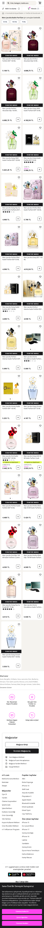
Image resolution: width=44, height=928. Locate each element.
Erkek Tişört (26, 810)
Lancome (24, 679)
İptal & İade (6, 805)
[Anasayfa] (3, 13)
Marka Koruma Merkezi (10, 779)
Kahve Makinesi (28, 854)
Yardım (4, 798)
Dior (29, 679)
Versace (3, 682)
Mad (18, 684)
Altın (23, 779)
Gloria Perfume (5, 684)
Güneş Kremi (26, 847)
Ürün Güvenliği (7, 815)
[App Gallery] (28, 875)
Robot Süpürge (27, 782)
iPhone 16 (25, 837)
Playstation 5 (26, 796)
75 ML (24, 22)
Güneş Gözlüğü (27, 833)
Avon (2, 679)
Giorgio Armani (26, 684)
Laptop (24, 840)
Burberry (35, 679)
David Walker (33, 682)
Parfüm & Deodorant (33, 13)
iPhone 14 (25, 786)
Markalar (5, 782)
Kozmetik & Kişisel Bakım (14, 13)
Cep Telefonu (27, 814)
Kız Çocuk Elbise (28, 826)
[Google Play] (14, 875)
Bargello (7, 679)
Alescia (21, 682)
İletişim (4, 786)
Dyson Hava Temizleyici (30, 851)
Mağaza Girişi (22, 744)
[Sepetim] (40, 3)
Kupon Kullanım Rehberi (11, 823)
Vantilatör (25, 844)
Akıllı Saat (25, 789)
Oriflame (14, 679)
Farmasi (14, 684)
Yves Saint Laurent (12, 682)
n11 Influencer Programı (10, 830)
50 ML (5, 22)
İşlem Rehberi (7, 808)
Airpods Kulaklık (28, 793)
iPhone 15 (25, 823)
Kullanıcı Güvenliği (8, 812)
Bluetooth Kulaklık (28, 803)
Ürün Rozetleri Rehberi (10, 826)
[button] (10, 51)
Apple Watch (26, 800)
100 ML (14, 22)
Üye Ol (4, 794)
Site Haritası (6, 819)
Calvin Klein (36, 684)
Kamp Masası (27, 858)
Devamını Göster (6, 687)
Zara (19, 679)
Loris (26, 682)
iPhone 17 (25, 830)
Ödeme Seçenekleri (9, 801)
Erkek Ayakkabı (27, 807)
